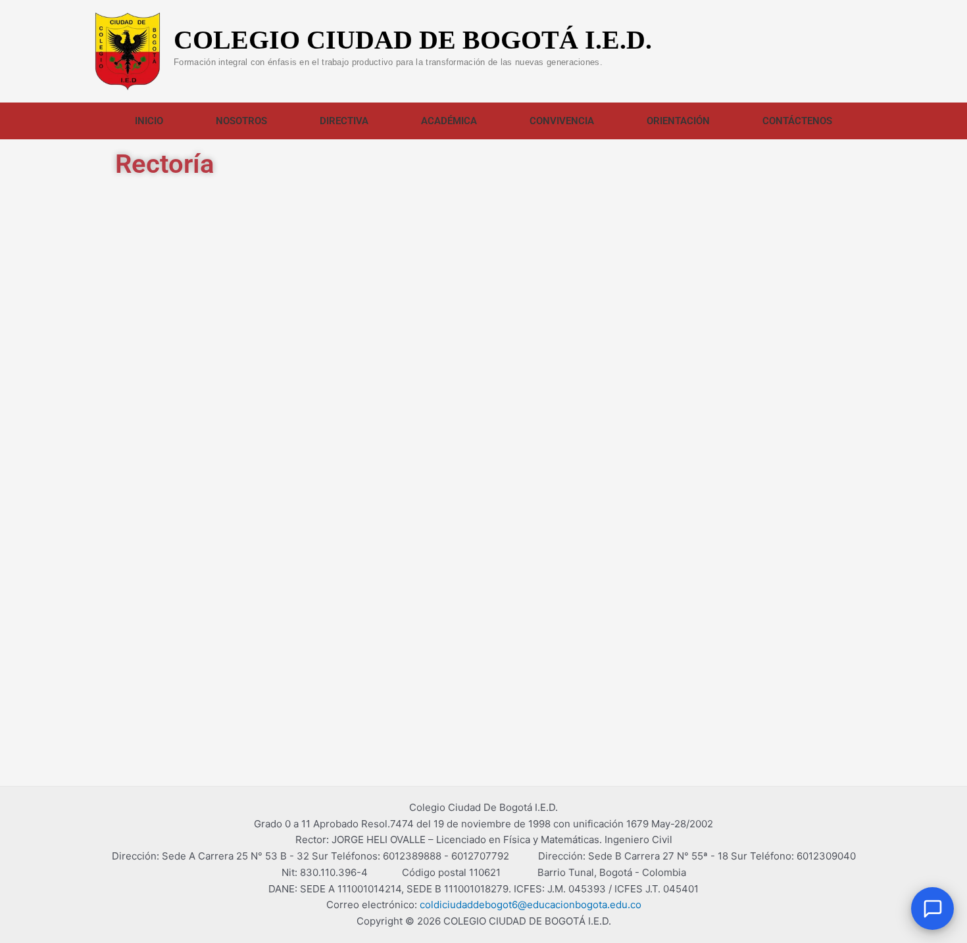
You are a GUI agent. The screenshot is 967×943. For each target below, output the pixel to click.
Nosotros (241, 121)
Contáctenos (797, 121)
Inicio (149, 121)
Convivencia (562, 121)
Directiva (344, 121)
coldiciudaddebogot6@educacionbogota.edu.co (530, 904)
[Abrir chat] (932, 908)
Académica (449, 121)
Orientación (678, 121)
